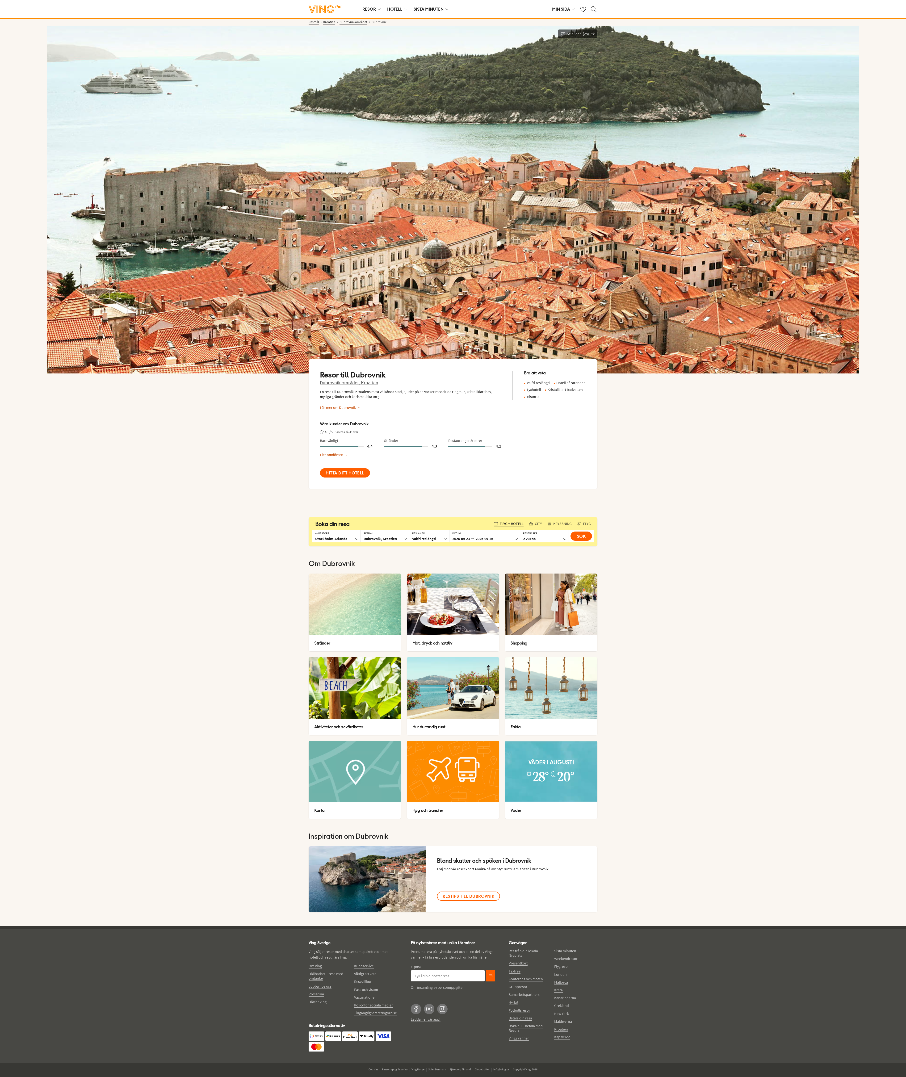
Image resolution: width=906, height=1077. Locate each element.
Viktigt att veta (365, 973)
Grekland (561, 1005)
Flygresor (561, 966)
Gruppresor (518, 986)
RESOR (369, 9)
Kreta (558, 990)
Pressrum (316, 994)
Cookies (373, 1069)
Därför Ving (318, 1001)
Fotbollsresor (519, 1010)
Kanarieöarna (565, 997)
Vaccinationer (365, 997)
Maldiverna (563, 1021)
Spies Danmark (437, 1069)
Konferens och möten (526, 978)
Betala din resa (520, 1018)
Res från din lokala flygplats (523, 953)
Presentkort (518, 963)
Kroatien (369, 383)
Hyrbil (513, 1002)
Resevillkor (363, 981)
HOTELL (394, 9)
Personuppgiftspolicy (395, 1069)
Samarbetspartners (524, 994)
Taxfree (514, 971)
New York (561, 1013)
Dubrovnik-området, (340, 383)
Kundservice (364, 966)
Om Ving (315, 966)
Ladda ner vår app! (425, 1019)
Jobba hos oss (320, 986)
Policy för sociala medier (373, 1005)
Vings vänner (519, 1038)
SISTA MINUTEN (429, 9)
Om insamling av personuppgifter (437, 987)
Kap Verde (562, 1037)
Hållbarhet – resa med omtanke (326, 976)
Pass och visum (366, 989)
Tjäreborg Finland (460, 1069)
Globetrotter (482, 1069)
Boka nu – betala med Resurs (526, 1028)
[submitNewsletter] (490, 975)
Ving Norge (417, 1069)
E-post (416, 966)
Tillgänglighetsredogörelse (375, 1012)
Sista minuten (565, 950)
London (560, 974)
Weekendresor (566, 958)
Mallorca (561, 982)
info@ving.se (501, 1069)
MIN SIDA (561, 9)
